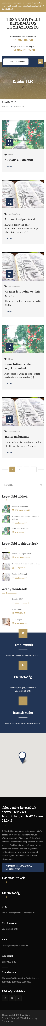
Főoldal (5, 106)
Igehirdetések (14, 214)
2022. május (17, 619)
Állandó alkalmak (15, 62)
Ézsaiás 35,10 (17, 599)
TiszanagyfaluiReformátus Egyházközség (23, 23)
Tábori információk (20, 528)
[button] (23, 758)
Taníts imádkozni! (16, 436)
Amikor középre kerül (19, 219)
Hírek (10, 155)
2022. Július (17, 609)
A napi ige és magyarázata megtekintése (19, 867)
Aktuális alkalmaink (18, 160)
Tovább (8, 166)
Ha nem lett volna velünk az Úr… (26, 564)
